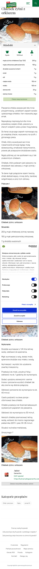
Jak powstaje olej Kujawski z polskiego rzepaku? (19, 532)
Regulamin (24, 545)
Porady (20, 552)
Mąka (18, 503)
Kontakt (14, 556)
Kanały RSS (11, 552)
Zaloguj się (24, 556)
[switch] (34, 284)
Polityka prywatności (13, 549)
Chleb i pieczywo (8, 503)
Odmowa (20, 321)
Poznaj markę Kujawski (19, 528)
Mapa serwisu (28, 549)
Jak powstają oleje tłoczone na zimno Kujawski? (19, 535)
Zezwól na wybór (19, 316)
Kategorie (28, 552)
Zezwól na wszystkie (19, 310)
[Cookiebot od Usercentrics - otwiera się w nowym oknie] (28, 246)
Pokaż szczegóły (27, 304)
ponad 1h (27, 503)
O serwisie (14, 545)
